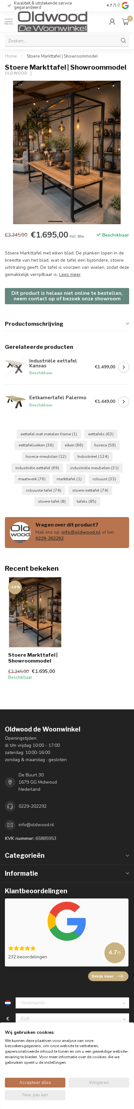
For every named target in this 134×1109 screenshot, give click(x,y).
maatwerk (32, 479)
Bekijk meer (103, 976)
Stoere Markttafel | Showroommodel (62, 56)
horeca (105, 445)
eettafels (101, 434)
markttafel (69, 479)
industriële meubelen (94, 468)
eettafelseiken (36, 445)
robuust (104, 479)
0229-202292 (49, 538)
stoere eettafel (90, 490)
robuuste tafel (43, 490)
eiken (74, 445)
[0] (125, 21)
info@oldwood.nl (80, 532)
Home (11, 56)
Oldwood (16, 73)
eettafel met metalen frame (48, 434)
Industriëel (93, 456)
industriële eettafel (37, 468)
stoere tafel (52, 501)
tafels (86, 501)
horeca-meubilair (46, 456)
